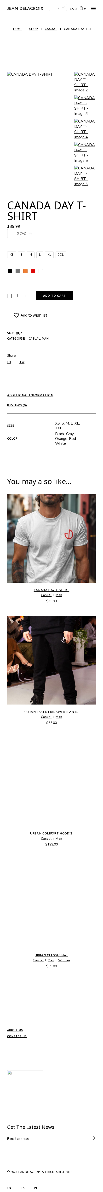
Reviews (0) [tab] (17, 405)
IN (9, 1188)
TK (22, 1188)
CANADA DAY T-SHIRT (51, 590)
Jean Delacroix (29, 1172)
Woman (64, 960)
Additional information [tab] (30, 395)
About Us (15, 1030)
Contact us (17, 1036)
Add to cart (54, 296)
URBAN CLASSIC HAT (51, 955)
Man (45, 338)
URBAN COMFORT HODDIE (51, 833)
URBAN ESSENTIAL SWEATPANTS (51, 712)
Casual (34, 338)
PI (35, 1188)
